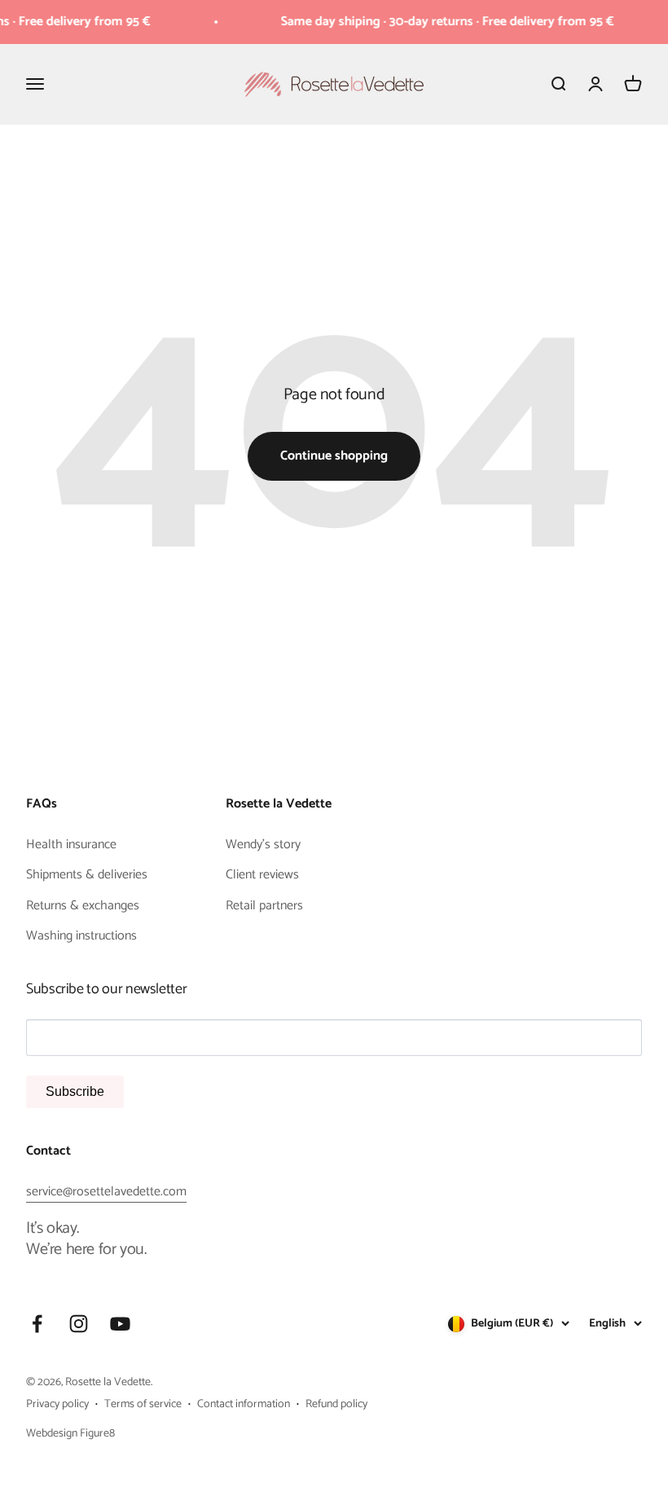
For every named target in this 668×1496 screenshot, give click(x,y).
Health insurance (71, 845)
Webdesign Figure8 (70, 1433)
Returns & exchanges (82, 906)
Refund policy (336, 1405)
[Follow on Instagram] (79, 1324)
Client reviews (262, 875)
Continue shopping (334, 456)
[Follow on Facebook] (37, 1324)
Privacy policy (57, 1405)
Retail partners (264, 906)
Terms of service (143, 1405)
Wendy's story (263, 845)
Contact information (243, 1405)
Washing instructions (81, 936)
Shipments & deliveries (86, 875)
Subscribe (75, 1091)
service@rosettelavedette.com (106, 1192)
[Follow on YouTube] (120, 1324)
